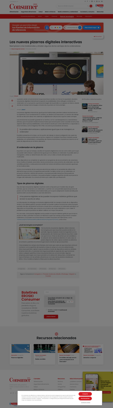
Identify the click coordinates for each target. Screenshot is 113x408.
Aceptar (85, 394)
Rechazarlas (85, 398)
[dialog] (59, 398)
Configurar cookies (85, 402)
